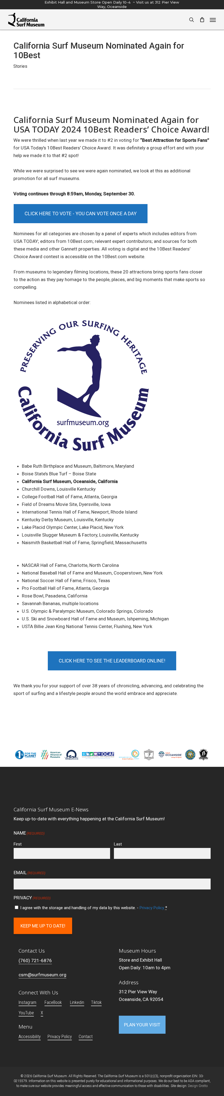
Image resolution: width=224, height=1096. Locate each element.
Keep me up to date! (42, 926)
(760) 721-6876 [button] (35, 960)
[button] (213, 19)
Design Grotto (198, 1086)
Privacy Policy (152, 907)
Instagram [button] (27, 1002)
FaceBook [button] (53, 1002)
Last (118, 844)
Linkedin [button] (77, 1002)
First (18, 844)
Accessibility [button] (30, 1036)
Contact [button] (86, 1036)
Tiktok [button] (96, 1002)
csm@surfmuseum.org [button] (42, 974)
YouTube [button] (26, 1012)
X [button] (42, 1012)
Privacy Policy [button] (60, 1036)
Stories (20, 66)
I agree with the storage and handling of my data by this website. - (93, 907)
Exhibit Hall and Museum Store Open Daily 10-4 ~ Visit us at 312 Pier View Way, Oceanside (112, 4)
